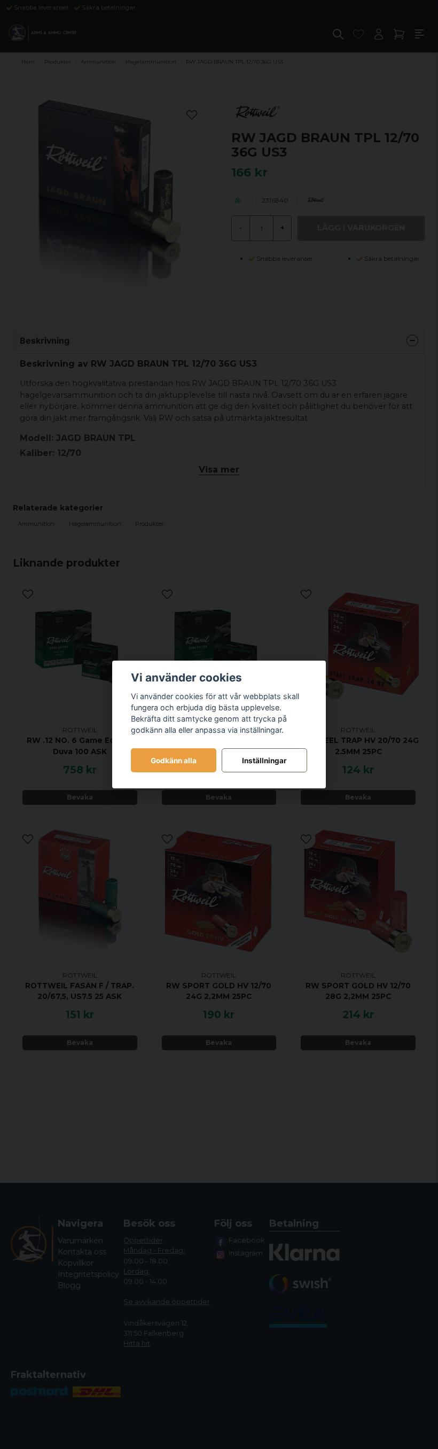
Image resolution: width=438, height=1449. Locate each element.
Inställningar (264, 760)
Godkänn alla (174, 760)
